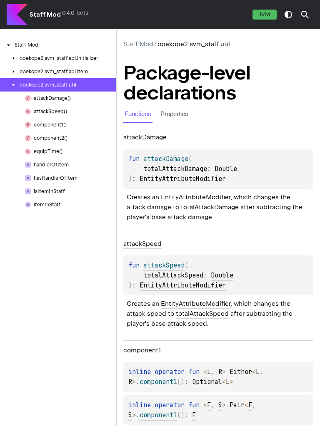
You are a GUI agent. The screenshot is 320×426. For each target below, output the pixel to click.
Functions (138, 113)
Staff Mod (45, 14)
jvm (264, 14)
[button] (305, 14)
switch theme (288, 14)
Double (226, 169)
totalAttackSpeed (202, 313)
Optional (207, 382)
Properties (174, 113)
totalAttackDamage (210, 207)
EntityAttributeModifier (183, 179)
